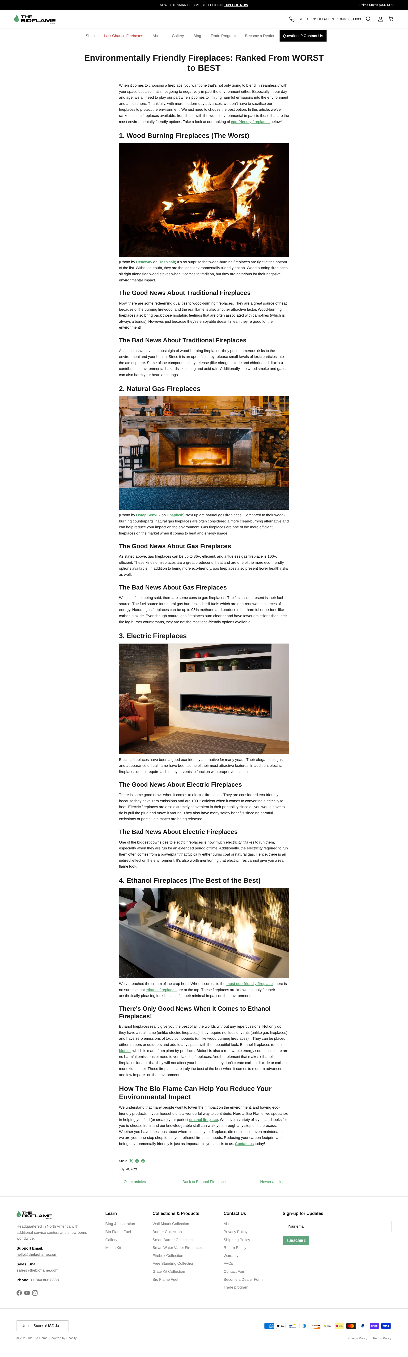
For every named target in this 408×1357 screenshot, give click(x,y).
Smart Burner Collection (173, 1240)
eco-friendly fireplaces (250, 122)
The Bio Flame (37, 1338)
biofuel (125, 1051)
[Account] (379, 19)
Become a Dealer (259, 36)
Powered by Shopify (63, 1338)
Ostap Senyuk (148, 515)
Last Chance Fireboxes (123, 36)
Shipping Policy (237, 1240)
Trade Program (223, 36)
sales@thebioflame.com (38, 1270)
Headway (143, 262)
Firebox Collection (168, 1256)
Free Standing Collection (173, 1263)
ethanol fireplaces (161, 990)
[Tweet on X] (131, 1161)
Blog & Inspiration (120, 1224)
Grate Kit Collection (169, 1271)
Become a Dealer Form (243, 1279)
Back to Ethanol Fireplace (204, 1182)
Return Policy (235, 1248)
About (157, 36)
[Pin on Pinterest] (143, 1161)
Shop (90, 36)
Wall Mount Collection (171, 1224)
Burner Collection (167, 1232)
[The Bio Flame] (34, 19)
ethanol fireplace (203, 1120)
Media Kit (113, 1248)
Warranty (231, 1256)
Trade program (236, 1287)
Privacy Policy (235, 1232)
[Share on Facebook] (137, 1161)
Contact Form (235, 1271)
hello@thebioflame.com (37, 1254)
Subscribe (296, 1241)
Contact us (244, 1144)
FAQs (228, 1263)
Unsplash (166, 262)
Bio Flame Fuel (118, 1232)
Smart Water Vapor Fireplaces (178, 1248)
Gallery (178, 36)
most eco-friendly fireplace (249, 984)
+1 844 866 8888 (44, 1280)
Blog (197, 36)
